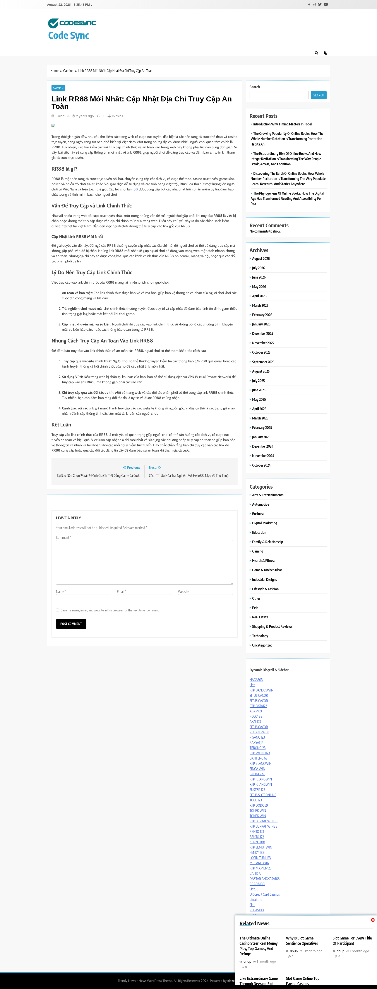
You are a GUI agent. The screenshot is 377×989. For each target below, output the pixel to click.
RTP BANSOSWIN (261, 690)
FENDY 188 (257, 852)
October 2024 (261, 465)
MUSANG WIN (259, 863)
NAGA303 (256, 680)
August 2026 (261, 258)
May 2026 (259, 286)
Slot (252, 685)
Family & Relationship (267, 541)
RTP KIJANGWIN (261, 779)
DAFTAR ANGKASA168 (265, 878)
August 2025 (261, 371)
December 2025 (262, 333)
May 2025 (259, 399)
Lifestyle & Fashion (265, 589)
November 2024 (263, 455)
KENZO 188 (257, 842)
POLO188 (256, 716)
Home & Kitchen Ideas (267, 570)
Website (183, 591)
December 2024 (262, 446)
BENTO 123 (257, 831)
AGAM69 (256, 711)
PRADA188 (257, 884)
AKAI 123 (255, 721)
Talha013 (62, 116)
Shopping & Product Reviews (272, 626)
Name (61, 591)
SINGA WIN (257, 769)
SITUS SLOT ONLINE (263, 795)
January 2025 (261, 437)
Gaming (58, 88)
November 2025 (263, 343)
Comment (63, 537)
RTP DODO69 (259, 805)
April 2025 (259, 408)
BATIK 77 (256, 873)
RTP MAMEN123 (260, 868)
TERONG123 (258, 748)
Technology (260, 635)
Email (121, 591)
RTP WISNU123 (260, 753)
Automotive (260, 504)
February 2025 (262, 427)
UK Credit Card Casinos (265, 894)
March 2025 (260, 418)
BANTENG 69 (258, 758)
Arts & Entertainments (267, 495)
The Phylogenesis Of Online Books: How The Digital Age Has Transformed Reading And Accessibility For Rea (287, 198)
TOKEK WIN (258, 810)
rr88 (134, 189)
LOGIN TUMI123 (260, 858)
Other (256, 598)
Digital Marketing (264, 523)
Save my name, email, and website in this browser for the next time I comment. (110, 610)
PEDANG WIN (259, 732)
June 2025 (259, 390)
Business (258, 513)
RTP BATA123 (258, 706)
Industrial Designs (264, 579)
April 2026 (259, 296)
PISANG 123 (257, 737)
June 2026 (259, 277)
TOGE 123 (256, 800)
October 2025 (261, 352)
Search (255, 86)
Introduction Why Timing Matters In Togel (282, 124)
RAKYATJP (256, 742)
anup (247, 961)
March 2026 (260, 305)
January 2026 (261, 324)
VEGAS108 (257, 910)
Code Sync (68, 35)
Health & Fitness (263, 560)
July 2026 (258, 267)
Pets (255, 607)
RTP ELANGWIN (260, 763)
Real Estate (260, 617)
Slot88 (254, 889)
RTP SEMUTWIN (261, 847)
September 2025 (263, 361)
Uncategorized (262, 645)
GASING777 (257, 774)
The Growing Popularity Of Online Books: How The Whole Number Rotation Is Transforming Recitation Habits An (287, 138)
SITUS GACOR (259, 695)
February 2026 (262, 314)
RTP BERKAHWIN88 (264, 821)
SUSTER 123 (257, 789)
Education (259, 532)
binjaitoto (256, 899)
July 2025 (258, 380)
